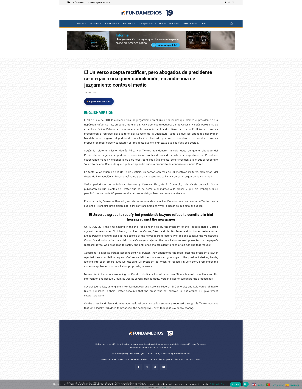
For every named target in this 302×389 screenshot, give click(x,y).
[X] (233, 2)
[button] (231, 23)
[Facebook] (225, 2)
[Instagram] (229, 2)
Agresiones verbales (100, 101)
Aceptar (236, 384)
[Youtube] (163, 367)
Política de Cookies (219, 384)
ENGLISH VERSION (98, 113)
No (245, 384)
